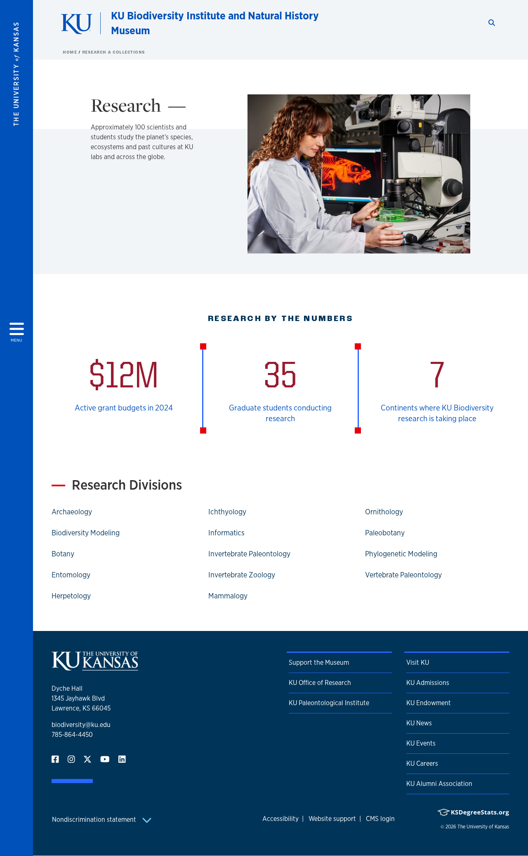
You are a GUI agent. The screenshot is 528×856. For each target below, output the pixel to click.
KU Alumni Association (439, 783)
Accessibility (280, 818)
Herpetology (71, 595)
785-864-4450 (72, 734)
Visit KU (417, 662)
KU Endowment (428, 703)
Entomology (71, 574)
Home (70, 52)
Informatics (226, 532)
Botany (63, 553)
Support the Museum (319, 662)
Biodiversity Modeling (86, 532)
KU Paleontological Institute (329, 703)
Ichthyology (227, 511)
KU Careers (422, 763)
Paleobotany (385, 532)
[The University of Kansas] (95, 667)
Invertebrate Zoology (241, 574)
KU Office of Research (320, 682)
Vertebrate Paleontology (403, 574)
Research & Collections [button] (113, 52)
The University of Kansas (483, 826)
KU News (419, 723)
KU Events (421, 743)
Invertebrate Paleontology (249, 553)
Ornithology (384, 511)
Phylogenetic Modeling (401, 553)
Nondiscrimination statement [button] (95, 819)
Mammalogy (228, 595)
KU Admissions (427, 682)
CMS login (380, 818)
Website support (332, 818)
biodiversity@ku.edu (81, 724)
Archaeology (72, 511)
